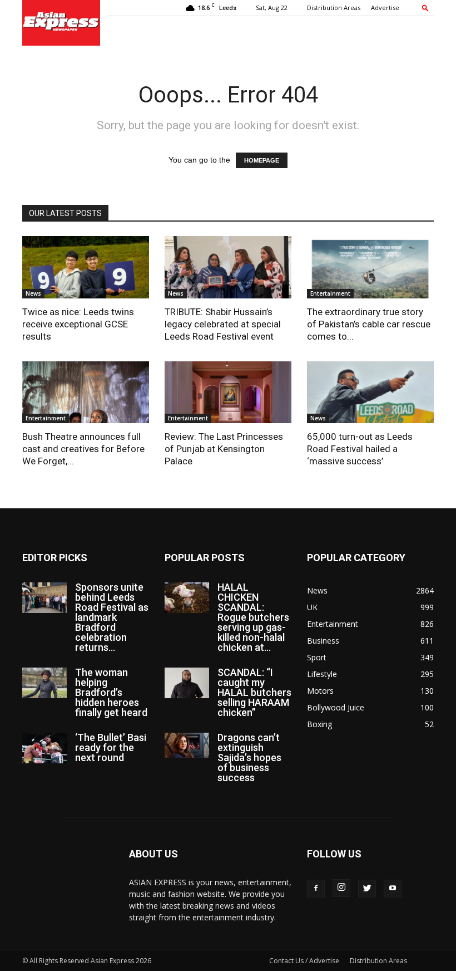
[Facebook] (316, 889)
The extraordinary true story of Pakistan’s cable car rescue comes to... (368, 324)
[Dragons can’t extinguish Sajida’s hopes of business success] (187, 745)
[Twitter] (367, 889)
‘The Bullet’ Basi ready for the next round (110, 747)
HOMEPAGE (261, 160)
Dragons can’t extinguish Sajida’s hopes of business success (249, 757)
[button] (425, 7)
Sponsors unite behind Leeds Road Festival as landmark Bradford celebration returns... (111, 617)
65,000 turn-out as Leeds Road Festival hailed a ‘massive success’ (360, 449)
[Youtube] (393, 889)
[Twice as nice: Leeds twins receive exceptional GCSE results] (85, 267)
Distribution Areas (333, 7)
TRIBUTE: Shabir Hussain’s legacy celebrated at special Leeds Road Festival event (223, 324)
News (33, 293)
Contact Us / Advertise (304, 960)
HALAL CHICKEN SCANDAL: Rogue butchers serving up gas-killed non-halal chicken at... (253, 617)
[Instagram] (341, 888)
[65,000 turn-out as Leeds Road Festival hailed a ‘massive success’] (370, 392)
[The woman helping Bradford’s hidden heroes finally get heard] (44, 683)
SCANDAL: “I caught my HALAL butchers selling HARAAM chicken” (254, 692)
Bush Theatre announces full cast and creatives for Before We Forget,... (83, 449)
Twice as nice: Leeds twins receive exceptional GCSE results (78, 324)
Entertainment (330, 293)
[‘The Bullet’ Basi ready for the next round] (44, 748)
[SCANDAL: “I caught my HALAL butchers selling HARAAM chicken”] (187, 683)
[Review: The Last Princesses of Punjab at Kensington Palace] (228, 392)
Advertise (385, 7)
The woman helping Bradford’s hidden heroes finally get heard (111, 692)
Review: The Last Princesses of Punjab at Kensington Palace (224, 449)
